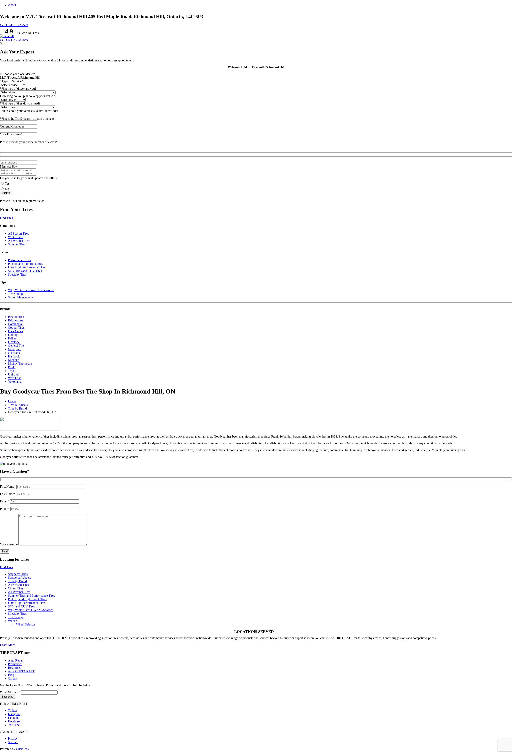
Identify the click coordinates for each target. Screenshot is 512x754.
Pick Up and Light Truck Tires (27, 599)
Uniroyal (13, 374)
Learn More (7, 645)
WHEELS (451, 51)
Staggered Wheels (19, 577)
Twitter (12, 710)
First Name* (8, 486)
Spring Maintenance (20, 297)
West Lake (14, 378)
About (12, 5)
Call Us (5, 25)
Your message (9, 544)
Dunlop (13, 334)
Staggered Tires (18, 574)
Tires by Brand (17, 408)
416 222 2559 (19, 25)
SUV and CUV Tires (21, 606)
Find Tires (6, 218)
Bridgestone (15, 320)
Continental (15, 324)
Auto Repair (16, 660)
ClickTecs (22, 749)
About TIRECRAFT (21, 671)
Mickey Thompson (20, 363)
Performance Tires (19, 260)
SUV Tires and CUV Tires (25, 271)
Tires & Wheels (18, 405)
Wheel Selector (25, 624)
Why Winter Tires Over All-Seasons (30, 610)
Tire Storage (15, 293)
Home (12, 401)
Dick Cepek (15, 331)
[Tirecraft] (7, 36)
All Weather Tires (19, 240)
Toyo (11, 370)
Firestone (14, 342)
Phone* (5, 508)
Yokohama (15, 381)
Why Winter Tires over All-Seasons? (31, 290)
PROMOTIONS (490, 51)
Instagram (14, 714)
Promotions (15, 664)
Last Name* (8, 494)
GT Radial (14, 352)
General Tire (16, 345)
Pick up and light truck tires (25, 263)
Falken (12, 338)
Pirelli (11, 367)
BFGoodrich (16, 316)
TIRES (437, 51)
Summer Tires (17, 244)
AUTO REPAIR (469, 51)
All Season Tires (18, 233)
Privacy (13, 738)
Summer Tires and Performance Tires (31, 595)
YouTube (14, 725)
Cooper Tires (16, 327)
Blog (507, 51)
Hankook (14, 356)
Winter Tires (15, 237)
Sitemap (13, 742)
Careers (13, 678)
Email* (5, 501)
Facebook (14, 721)
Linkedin (13, 717)
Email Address (10, 692)
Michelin (13, 360)
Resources (14, 667)
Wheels (12, 620)
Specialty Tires (17, 274)
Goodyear (14, 349)
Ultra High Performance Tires (26, 267)
